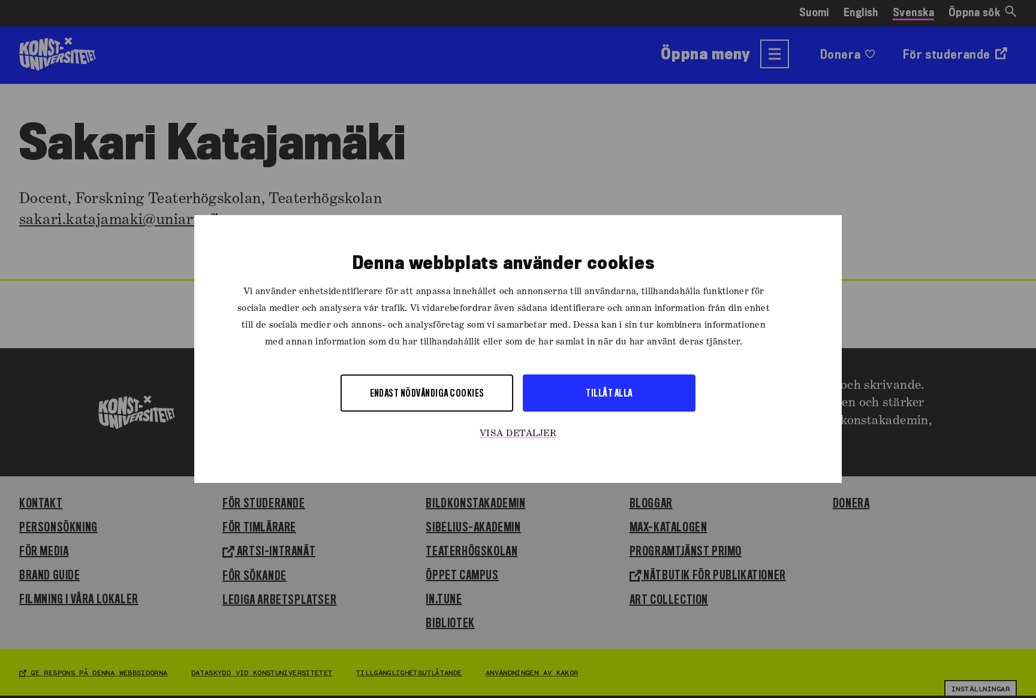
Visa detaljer (518, 434)
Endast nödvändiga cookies (427, 392)
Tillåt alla (609, 392)
